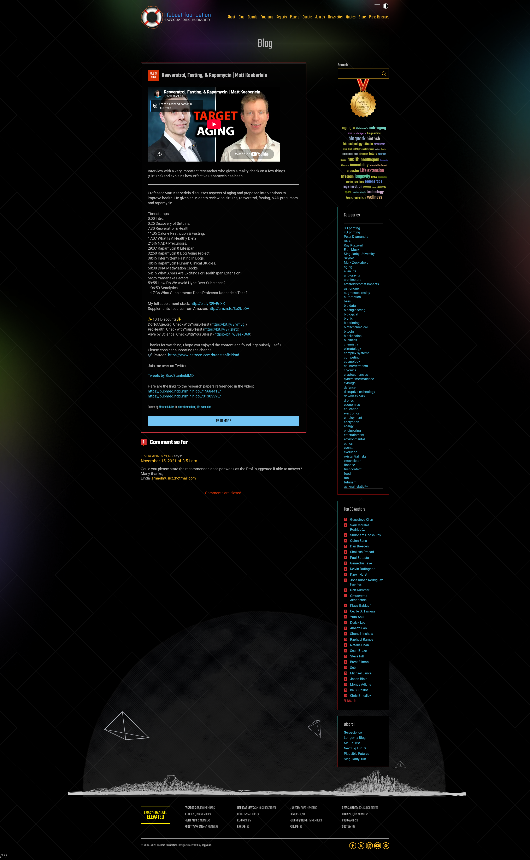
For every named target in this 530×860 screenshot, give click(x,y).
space (348, 192)
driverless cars (354, 396)
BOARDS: (346, 814)
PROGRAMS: (348, 820)
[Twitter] (361, 845)
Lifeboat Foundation (167, 845)
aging (347, 128)
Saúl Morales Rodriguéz (359, 527)
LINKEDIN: (295, 808)
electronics (352, 413)
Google (343, 160)
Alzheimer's (362, 128)
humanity (384, 160)
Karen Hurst (358, 574)
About (231, 17)
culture (377, 149)
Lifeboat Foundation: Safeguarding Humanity (176, 17)
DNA (347, 241)
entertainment (354, 435)
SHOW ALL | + (350, 701)
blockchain (379, 144)
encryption (351, 422)
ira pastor (351, 170)
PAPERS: (241, 827)
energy (349, 426)
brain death (347, 149)
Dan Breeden (359, 546)
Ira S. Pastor (359, 690)
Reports (281, 17)
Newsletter (335, 17)
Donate (307, 17)
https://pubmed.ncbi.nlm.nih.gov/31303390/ (184, 396)
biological (351, 314)
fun (346, 478)
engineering (352, 430)
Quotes (350, 17)
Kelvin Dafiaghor (362, 569)
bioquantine (374, 133)
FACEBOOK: (190, 808)
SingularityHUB (355, 759)
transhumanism (356, 198)
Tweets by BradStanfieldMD (171, 375)
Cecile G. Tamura (362, 611)
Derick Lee (357, 622)
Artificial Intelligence (357, 133)
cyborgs (349, 383)
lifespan (347, 176)
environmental (354, 439)
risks (374, 187)
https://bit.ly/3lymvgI (228, 324)
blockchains (352, 336)
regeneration (352, 186)
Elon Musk (351, 250)
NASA (374, 177)
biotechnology (353, 144)
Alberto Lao (358, 628)
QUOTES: (346, 827)
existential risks (350, 154)
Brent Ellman (359, 662)
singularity (381, 187)
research (367, 187)
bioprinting (352, 323)
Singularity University (359, 254)
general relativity (356, 486)
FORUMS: (294, 827)
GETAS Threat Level (155, 816)
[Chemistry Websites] (363, 99)
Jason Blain (358, 679)
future (373, 154)
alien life (350, 271)
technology (375, 192)
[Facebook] (352, 845)
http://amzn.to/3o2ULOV (229, 308)
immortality (359, 165)
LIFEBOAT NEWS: (246, 808)
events (348, 448)
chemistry (351, 344)
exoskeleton (352, 461)
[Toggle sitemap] (377, 6)
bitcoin (368, 144)
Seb (353, 668)
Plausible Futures (356, 754)
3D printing (352, 228)
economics (352, 405)
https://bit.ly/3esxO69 (232, 334)
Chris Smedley (360, 696)
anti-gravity (352, 275)
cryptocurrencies (356, 375)
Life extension (372, 170)
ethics (348, 444)
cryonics (350, 370)
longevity (362, 176)
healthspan (370, 159)
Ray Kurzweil (353, 245)
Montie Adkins (166, 407)
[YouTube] (377, 845)
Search (384, 74)
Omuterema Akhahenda (358, 598)
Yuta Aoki (357, 617)
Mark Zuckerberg (356, 263)
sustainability (359, 192)
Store (362, 17)
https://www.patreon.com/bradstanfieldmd (203, 355)
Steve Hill (357, 656)
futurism (382, 154)
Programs (266, 17)
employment (353, 418)
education (351, 409)
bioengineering (354, 310)
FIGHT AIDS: (191, 820)
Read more (223, 421)
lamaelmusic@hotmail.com (173, 478)
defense (349, 387)
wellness (374, 197)
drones (349, 400)
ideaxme (345, 165)
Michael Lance (360, 673)
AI (354, 128)
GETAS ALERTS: (350, 808)
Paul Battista (359, 558)
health (353, 160)
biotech (373, 139)
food (347, 474)
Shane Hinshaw (361, 634)
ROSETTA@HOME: (194, 827)
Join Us (320, 17)
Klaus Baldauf (360, 606)
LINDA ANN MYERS (157, 456)
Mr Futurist (352, 743)
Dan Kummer (359, 590)
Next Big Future (355, 748)
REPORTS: (242, 820)
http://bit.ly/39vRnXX (208, 303)
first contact (352, 469)
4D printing (352, 232)
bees (347, 301)
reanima (359, 182)
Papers (294, 17)
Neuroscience (382, 177)
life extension (204, 407)
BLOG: (240, 814)
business (350, 340)
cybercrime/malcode (359, 379)
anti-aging (377, 128)
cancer (356, 149)
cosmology (352, 362)
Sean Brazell (359, 651)
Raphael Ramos (361, 639)
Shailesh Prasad (362, 552)
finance (349, 465)
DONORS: (294, 814)
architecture (352, 280)
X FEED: (189, 814)
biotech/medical (186, 407)
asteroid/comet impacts (361, 284)
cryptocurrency (367, 149)
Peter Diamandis (356, 237)
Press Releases (379, 17)
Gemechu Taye (361, 563)
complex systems (356, 353)
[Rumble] (386, 845)
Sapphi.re (206, 845)
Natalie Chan (359, 645)
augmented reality (357, 293)
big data (350, 306)
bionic (348, 318)
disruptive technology (359, 392)
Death (383, 149)
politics (349, 182)
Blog (241, 17)
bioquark (356, 139)
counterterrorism (356, 366)
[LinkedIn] (369, 845)
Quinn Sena (358, 541)
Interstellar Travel (378, 165)
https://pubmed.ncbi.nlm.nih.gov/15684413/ (184, 391)
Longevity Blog (355, 738)
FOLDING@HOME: (299, 820)
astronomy (352, 288)
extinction (363, 154)
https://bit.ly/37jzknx (221, 329)
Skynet (349, 258)
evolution (350, 452)
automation (352, 297)
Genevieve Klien (361, 520)
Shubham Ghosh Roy (365, 535)
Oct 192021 (153, 75)
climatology (352, 349)
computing (352, 357)
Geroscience (353, 732)
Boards (252, 17)
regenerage (373, 181)
